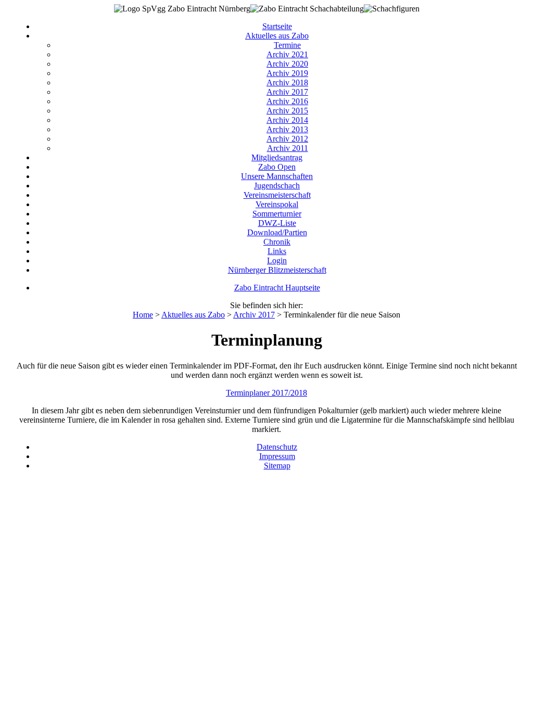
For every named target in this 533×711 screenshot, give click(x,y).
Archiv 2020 (287, 63)
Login (277, 260)
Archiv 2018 (287, 82)
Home (143, 314)
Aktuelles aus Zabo (277, 35)
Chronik (276, 241)
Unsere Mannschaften (277, 176)
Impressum (277, 456)
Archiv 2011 (287, 148)
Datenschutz (277, 446)
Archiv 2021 (287, 54)
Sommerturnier (276, 213)
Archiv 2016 (287, 101)
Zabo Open (277, 166)
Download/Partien (277, 232)
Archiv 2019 (287, 73)
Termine (287, 45)
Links (277, 251)
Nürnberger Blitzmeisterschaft (277, 269)
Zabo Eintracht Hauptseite (277, 287)
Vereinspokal (277, 204)
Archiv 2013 (287, 129)
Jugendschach (277, 185)
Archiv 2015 (287, 110)
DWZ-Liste (277, 223)
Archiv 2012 (287, 138)
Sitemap (277, 465)
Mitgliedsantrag (276, 157)
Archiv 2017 (287, 91)
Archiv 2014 (287, 120)
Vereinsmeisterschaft (277, 195)
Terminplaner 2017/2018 (266, 392)
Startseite (277, 26)
